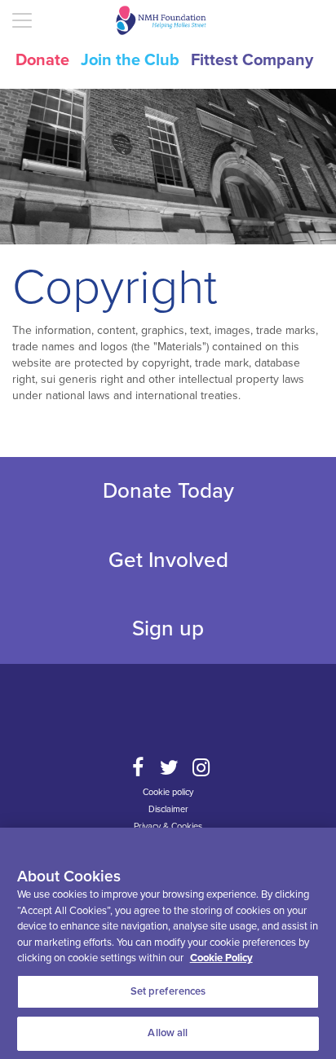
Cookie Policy (221, 958)
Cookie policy (168, 792)
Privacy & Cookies (168, 826)
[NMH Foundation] (167, 20)
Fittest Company (252, 60)
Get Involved (168, 560)
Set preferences (168, 991)
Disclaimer (168, 809)
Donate (42, 60)
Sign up (168, 628)
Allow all (168, 1032)
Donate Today (168, 490)
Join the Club (130, 60)
